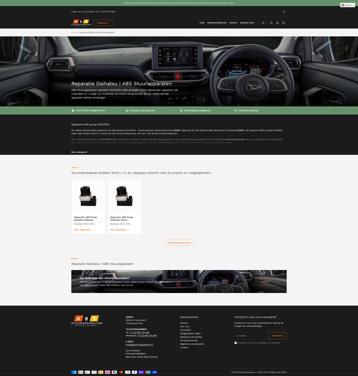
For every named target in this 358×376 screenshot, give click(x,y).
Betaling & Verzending (191, 337)
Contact (233, 23)
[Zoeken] (271, 23)
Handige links (247, 23)
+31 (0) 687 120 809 (139, 332)
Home (74, 32)
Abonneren (277, 336)
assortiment (90, 285)
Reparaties (102, 23)
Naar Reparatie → (83, 229)
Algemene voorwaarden (192, 344)
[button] (347, 5)
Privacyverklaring (188, 340)
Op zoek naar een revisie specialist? (104, 278)
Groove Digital (280, 372)
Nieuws (184, 323)
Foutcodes (185, 330)
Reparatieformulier (217, 23)
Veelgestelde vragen (190, 333)
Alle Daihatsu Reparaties (179, 243)
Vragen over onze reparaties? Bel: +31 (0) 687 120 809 (93, 12)
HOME (202, 23)
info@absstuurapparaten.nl (139, 344)
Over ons (184, 326)
